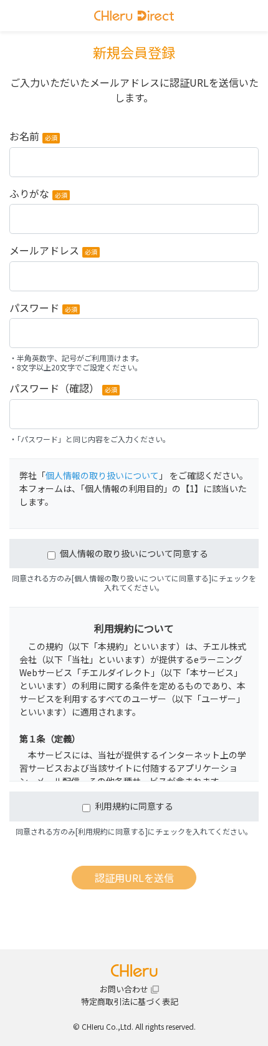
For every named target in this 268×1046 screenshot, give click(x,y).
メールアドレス (53, 251)
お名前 (33, 137)
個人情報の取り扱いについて (102, 475)
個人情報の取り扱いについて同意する (134, 553)
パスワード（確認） (63, 389)
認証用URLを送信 (134, 877)
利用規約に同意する (134, 805)
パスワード (43, 309)
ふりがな (38, 194)
